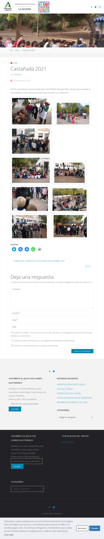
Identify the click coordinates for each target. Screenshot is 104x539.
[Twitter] (95, 7)
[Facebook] (91, 7)
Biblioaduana (68, 442)
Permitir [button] (94, 528)
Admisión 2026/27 (65, 389)
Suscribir (15, 409)
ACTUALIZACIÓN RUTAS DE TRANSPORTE (74, 398)
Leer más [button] (8, 535)
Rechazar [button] (82, 528)
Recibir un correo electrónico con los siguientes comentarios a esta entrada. (44, 340)
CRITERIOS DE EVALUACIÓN (69, 393)
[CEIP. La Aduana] (25, 7)
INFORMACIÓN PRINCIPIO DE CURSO (72, 402)
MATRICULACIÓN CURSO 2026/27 (71, 384)
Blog (17, 50)
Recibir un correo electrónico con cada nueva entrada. (36, 345)
